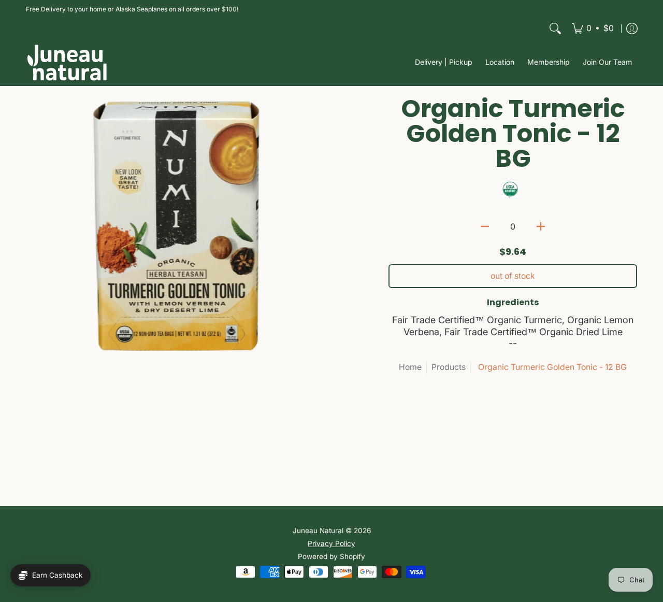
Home (410, 367)
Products (448, 367)
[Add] (541, 226)
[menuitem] (593, 28)
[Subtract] (485, 226)
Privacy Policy (331, 543)
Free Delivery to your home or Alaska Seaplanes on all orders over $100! (132, 9)
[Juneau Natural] (67, 62)
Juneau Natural (318, 530)
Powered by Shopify (331, 556)
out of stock (513, 276)
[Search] (555, 28)
